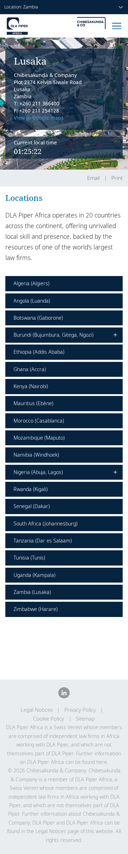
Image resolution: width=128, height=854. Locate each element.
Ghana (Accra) (30, 369)
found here (94, 762)
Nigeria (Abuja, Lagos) (65, 472)
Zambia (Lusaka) (32, 592)
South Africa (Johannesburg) (46, 523)
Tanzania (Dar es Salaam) (43, 540)
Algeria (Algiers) (31, 283)
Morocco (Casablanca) (39, 420)
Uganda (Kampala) (34, 575)
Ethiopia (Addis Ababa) (39, 351)
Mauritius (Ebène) (33, 403)
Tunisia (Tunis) (29, 557)
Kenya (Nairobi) (31, 386)
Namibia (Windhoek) (36, 454)
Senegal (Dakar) (32, 506)
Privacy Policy (80, 709)
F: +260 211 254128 (36, 110)
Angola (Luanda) (32, 300)
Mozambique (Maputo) (39, 437)
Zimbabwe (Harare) (36, 609)
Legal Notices (37, 709)
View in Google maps (39, 117)
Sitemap (85, 718)
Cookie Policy (48, 718)
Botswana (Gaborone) (38, 317)
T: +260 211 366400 (36, 103)
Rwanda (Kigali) (31, 489)
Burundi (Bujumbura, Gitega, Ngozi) (65, 335)
